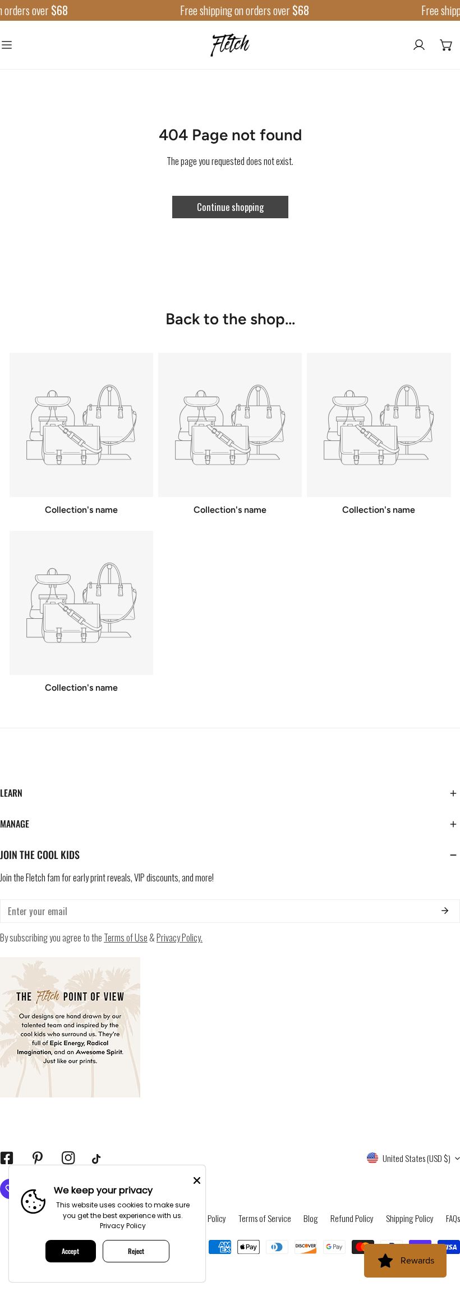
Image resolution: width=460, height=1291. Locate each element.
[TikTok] (99, 1159)
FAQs (453, 1218)
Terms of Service (264, 1218)
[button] (446, 44)
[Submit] (444, 910)
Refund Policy (352, 1218)
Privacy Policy (123, 1225)
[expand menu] (6, 44)
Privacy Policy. (180, 937)
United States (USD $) (416, 1158)
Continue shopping (230, 207)
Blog (310, 1218)
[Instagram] (68, 1158)
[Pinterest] (37, 1158)
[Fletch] (230, 44)
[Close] (197, 1179)
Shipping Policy (410, 1218)
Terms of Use (126, 937)
